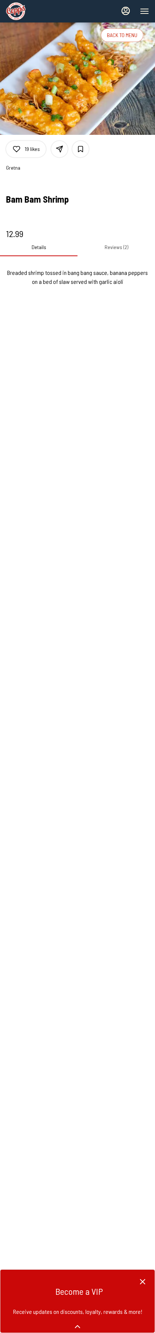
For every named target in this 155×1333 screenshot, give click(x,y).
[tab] (39, 247)
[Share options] (59, 149)
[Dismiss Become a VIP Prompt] (143, 1282)
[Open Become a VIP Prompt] (77, 1326)
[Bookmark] (80, 149)
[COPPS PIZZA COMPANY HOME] (40, 11)
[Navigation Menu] (144, 11)
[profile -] (125, 10)
